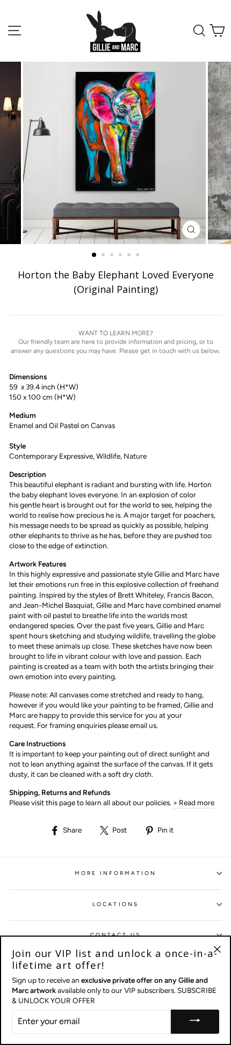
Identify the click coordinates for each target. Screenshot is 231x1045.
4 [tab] (121, 256)
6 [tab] (138, 256)
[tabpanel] (115, 153)
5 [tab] (130, 256)
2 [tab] (104, 256)
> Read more (193, 802)
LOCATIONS (115, 904)
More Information (116, 873)
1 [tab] (94, 255)
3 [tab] (113, 256)
